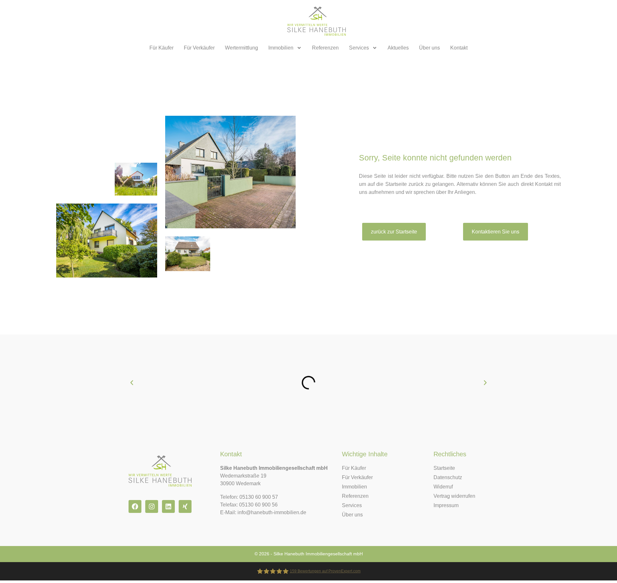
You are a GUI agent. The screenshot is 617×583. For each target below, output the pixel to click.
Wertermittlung (241, 47)
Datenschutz (448, 477)
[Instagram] (151, 506)
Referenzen (325, 47)
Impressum (446, 505)
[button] (132, 382)
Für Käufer (161, 47)
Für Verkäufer (199, 47)
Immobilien (280, 47)
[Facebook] (135, 506)
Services (359, 47)
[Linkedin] (168, 506)
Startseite (444, 468)
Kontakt (459, 47)
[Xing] (185, 506)
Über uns (429, 47)
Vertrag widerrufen (454, 496)
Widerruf (443, 486)
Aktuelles (398, 47)
